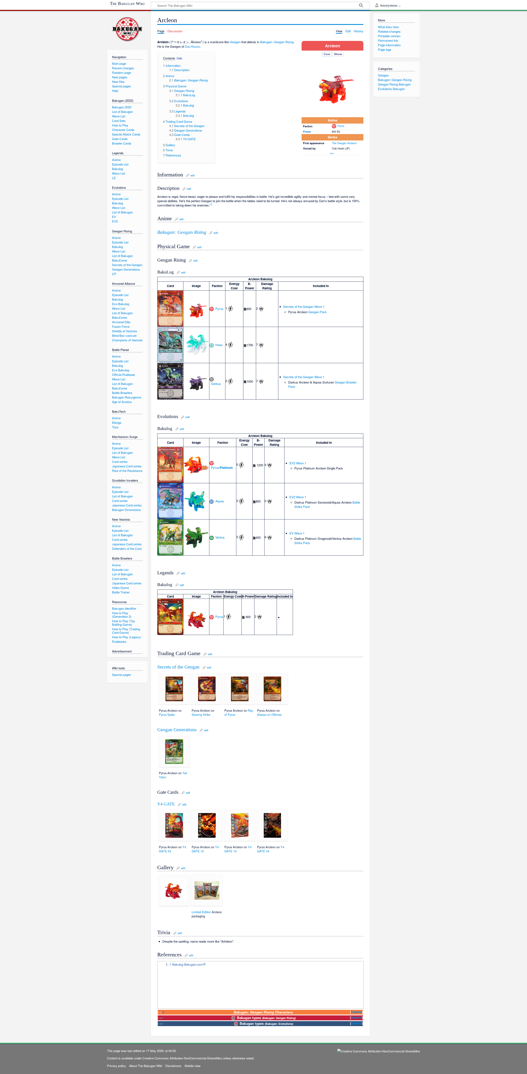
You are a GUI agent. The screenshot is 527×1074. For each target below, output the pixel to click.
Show (338, 54)
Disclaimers (173, 1066)
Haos (219, 345)
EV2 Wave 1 (297, 463)
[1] (211, 204)
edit (192, 175)
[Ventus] (211, 537)
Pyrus (341, 126)
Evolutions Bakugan (391, 89)
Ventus (220, 537)
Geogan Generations (177, 729)
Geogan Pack (317, 312)
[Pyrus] (334, 126)
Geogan (235, 42)
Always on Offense (269, 715)
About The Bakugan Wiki (145, 1066)
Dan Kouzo (192, 46)
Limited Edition (201, 912)
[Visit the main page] (127, 29)
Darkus (216, 383)
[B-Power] (244, 309)
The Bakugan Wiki (127, 3)
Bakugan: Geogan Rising (277, 42)
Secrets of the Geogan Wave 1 (303, 306)
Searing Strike (201, 715)
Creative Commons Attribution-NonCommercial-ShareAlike (182, 1058)
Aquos (219, 501)
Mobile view (193, 1066)
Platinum (226, 467)
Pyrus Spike (167, 715)
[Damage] (261, 308)
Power (307, 131)
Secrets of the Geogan (178, 667)
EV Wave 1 (296, 533)
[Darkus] (211, 379)
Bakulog (187, 964)
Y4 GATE (166, 804)
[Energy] (230, 308)
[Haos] (211, 345)
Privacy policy (116, 1066)
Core (327, 54)
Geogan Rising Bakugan (394, 84)
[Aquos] (211, 501)
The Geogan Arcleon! (344, 143)
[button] (167, 58)
